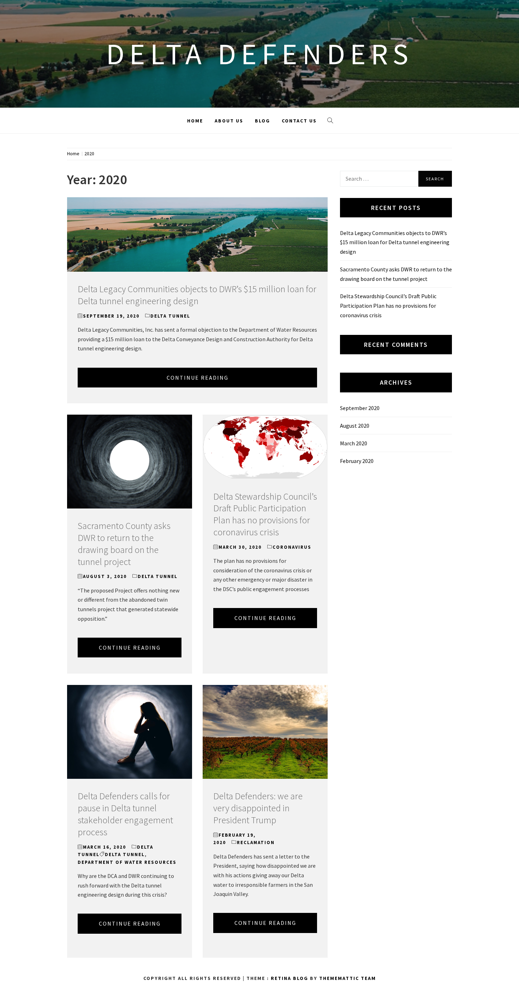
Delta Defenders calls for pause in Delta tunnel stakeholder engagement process (125, 813)
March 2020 (353, 443)
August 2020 (354, 425)
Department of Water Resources (127, 862)
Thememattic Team (347, 978)
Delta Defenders (259, 53)
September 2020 (360, 407)
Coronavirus (292, 547)
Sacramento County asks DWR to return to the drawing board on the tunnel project (124, 543)
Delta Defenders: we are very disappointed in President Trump (258, 808)
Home (195, 121)
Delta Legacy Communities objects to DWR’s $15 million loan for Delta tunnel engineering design (197, 295)
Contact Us (299, 121)
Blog (262, 121)
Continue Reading (197, 377)
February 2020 (357, 460)
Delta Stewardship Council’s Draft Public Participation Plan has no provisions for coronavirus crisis (265, 514)
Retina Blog (289, 978)
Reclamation (256, 842)
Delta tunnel (170, 316)
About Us (229, 121)
